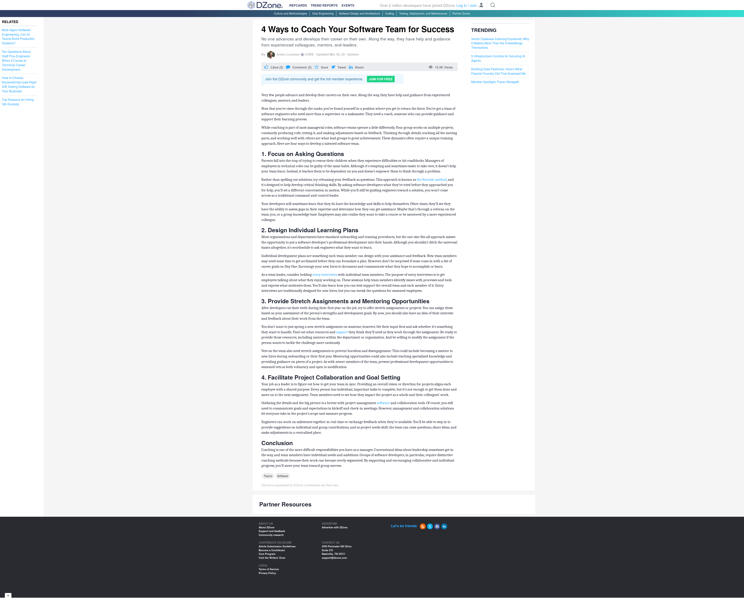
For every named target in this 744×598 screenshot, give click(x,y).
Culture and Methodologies (290, 13)
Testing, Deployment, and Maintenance (423, 13)
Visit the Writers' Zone (272, 557)
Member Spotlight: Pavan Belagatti (495, 82)
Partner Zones (461, 13)
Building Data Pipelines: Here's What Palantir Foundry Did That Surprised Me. (499, 71)
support (342, 332)
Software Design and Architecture (359, 13)
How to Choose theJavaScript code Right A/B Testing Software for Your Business (19, 84)
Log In (461, 5)
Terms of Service (269, 569)
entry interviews (324, 274)
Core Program (267, 554)
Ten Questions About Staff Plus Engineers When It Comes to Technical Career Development (16, 60)
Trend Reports (324, 5)
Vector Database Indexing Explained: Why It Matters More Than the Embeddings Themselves (500, 43)
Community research (271, 535)
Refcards (298, 5)
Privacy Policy (267, 573)
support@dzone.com (334, 557)
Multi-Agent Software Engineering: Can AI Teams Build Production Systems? (18, 36)
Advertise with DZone (334, 527)
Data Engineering (323, 13)
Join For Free (381, 79)
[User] (481, 5)
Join (473, 5)
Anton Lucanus (287, 54)
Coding (389, 13)
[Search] (493, 5)
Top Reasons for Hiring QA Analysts (18, 102)
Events (348, 5)
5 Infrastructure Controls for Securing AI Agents (498, 58)
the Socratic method (432, 179)
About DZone (266, 527)
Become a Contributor (272, 550)
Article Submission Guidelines (277, 546)
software (383, 403)
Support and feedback (272, 531)
